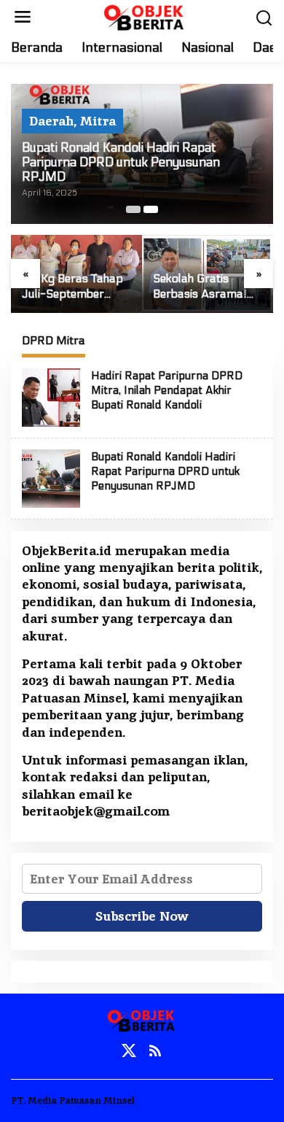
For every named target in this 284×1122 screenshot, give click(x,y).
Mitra (98, 120)
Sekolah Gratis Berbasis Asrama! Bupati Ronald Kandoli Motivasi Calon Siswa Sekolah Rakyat (207, 286)
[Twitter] (128, 1051)
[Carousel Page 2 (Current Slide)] (150, 209)
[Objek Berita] (145, 15)
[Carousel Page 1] (133, 209)
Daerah (51, 120)
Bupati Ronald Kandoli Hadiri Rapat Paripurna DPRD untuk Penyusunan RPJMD (121, 163)
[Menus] (22, 17)
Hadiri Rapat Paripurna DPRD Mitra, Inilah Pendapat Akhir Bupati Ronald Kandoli (166, 390)
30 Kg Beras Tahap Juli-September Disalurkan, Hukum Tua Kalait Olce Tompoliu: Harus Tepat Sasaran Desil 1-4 (74, 286)
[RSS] (155, 1051)
